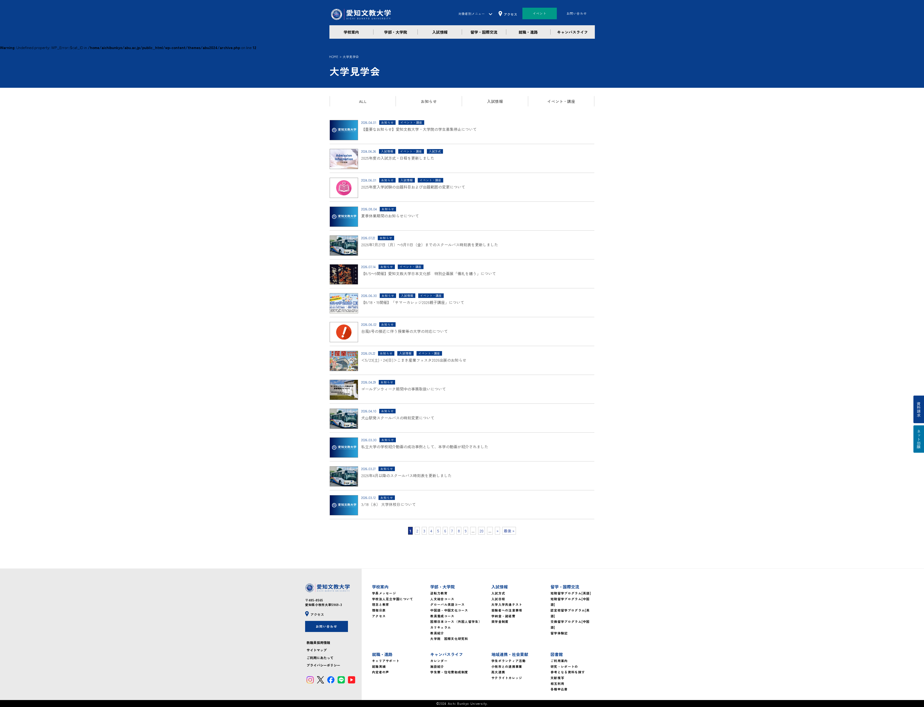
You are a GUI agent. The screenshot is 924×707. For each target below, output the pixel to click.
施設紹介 (437, 666)
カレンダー (439, 660)
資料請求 (919, 409)
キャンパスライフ (572, 32)
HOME (333, 56)
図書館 (557, 654)
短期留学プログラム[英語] (571, 593)
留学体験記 (559, 633)
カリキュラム (440, 627)
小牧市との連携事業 (506, 666)
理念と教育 (380, 604)
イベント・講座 (561, 101)
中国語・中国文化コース (449, 610)
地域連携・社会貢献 (509, 654)
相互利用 (557, 683)
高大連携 (498, 672)
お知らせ (429, 101)
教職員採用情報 (318, 642)
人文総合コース (442, 599)
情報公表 (379, 610)
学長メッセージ (384, 593)
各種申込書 (559, 689)
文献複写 (557, 677)
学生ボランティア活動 (508, 660)
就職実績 (379, 666)
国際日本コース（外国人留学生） (456, 621)
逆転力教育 (439, 593)
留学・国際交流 (483, 32)
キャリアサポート (385, 660)
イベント (539, 13)
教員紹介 (437, 633)
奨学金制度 (500, 621)
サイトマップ (317, 650)
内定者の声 (380, 672)
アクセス (379, 616)
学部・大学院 (395, 32)
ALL (363, 101)
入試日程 (498, 599)
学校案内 (351, 32)
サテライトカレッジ (506, 677)
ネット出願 (919, 439)
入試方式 (498, 593)
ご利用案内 (559, 660)
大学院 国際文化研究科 (449, 638)
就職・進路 (528, 32)
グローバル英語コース (447, 604)
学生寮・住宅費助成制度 (449, 672)
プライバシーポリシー (323, 665)
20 (481, 531)
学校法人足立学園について (392, 599)
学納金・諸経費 (503, 616)
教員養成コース (442, 616)
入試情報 (440, 32)
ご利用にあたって (320, 657)
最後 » (509, 531)
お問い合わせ (576, 13)
